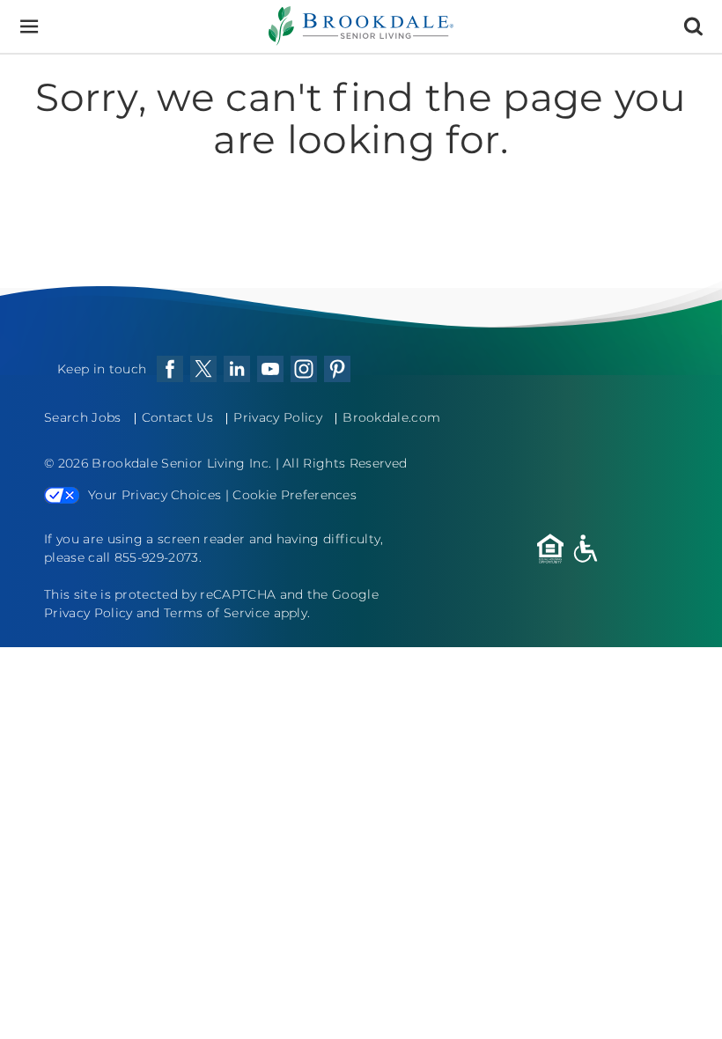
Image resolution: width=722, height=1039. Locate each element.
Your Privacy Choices (154, 495)
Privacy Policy (277, 417)
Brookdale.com (391, 417)
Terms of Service (216, 613)
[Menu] (29, 27)
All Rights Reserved (345, 463)
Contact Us (177, 417)
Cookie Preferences (294, 495)
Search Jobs (83, 417)
